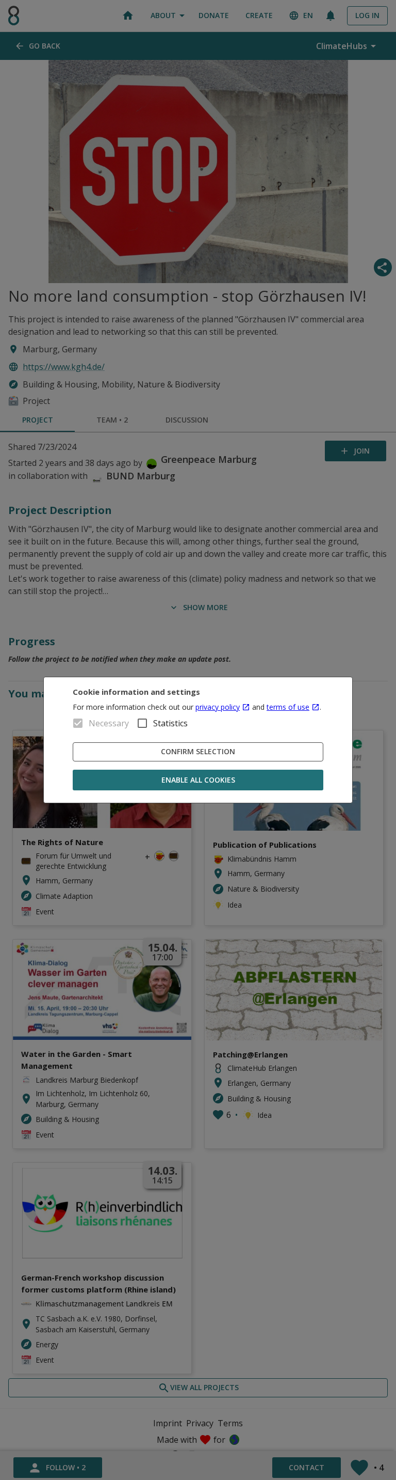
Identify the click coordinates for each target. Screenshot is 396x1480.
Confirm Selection (198, 751)
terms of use (288, 707)
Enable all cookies (198, 780)
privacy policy (217, 707)
